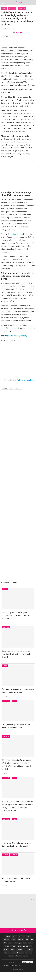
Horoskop (19, 949)
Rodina (14, 936)
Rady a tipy (20, 952)
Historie (4, 388)
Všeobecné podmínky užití (12, 966)
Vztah (25, 943)
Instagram (21, 936)
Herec (13, 952)
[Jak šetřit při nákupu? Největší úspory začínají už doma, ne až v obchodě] (18, 598)
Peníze (10, 943)
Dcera (25, 956)
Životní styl (22, 8)
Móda (30, 943)
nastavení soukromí (27, 962)
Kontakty (11, 962)
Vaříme (4, 8)
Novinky (23, 336)
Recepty (13, 946)
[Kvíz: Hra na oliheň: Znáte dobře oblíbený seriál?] (18, 864)
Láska (19, 946)
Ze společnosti (27, 946)
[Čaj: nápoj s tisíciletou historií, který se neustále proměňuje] (18, 675)
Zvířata (14, 701)
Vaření (7, 946)
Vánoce (18, 388)
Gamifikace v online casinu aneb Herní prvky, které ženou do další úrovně (16, 654)
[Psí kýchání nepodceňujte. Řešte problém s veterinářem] (18, 710)
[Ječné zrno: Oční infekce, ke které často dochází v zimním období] (18, 829)
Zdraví (14, 778)
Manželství (20, 939)
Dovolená (18, 956)
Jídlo (11, 388)
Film (26, 949)
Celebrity (5, 854)
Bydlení (7, 952)
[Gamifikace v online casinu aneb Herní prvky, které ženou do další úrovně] (18, 637)
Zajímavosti (12, 8)
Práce (30, 949)
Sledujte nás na (16, 930)
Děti (5, 943)
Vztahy (28, 936)
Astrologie (28, 952)
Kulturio (14, 234)
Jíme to (17, 336)
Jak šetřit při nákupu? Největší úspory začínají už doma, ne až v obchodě (16, 615)
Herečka (6, 949)
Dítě (32, 939)
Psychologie (18, 943)
